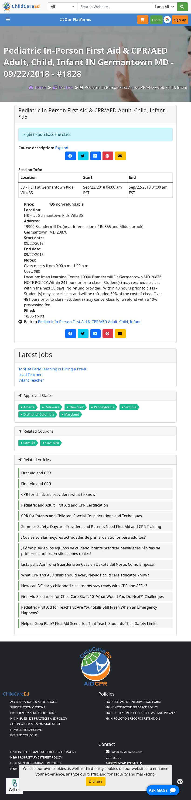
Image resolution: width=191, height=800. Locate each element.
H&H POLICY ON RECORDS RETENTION (133, 718)
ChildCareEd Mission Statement (35, 724)
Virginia (130, 407)
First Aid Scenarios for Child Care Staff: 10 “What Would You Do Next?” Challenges (92, 596)
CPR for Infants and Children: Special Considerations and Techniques (81, 515)
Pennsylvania (104, 407)
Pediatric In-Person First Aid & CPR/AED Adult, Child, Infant (89, 321)
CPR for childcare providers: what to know (58, 494)
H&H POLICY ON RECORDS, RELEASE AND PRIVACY (141, 713)
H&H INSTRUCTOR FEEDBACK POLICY (132, 707)
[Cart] (142, 19)
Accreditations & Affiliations (33, 702)
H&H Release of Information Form (133, 702)
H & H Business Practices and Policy (38, 718)
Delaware (52, 407)
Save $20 (52, 443)
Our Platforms (78, 19)
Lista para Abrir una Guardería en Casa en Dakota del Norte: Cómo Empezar (88, 564)
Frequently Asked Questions (33, 713)
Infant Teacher (31, 380)
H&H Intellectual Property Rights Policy (43, 752)
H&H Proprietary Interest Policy (36, 757)
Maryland (71, 414)
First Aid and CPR (36, 473)
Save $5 (29, 443)
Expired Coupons (24, 735)
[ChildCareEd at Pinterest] (180, 781)
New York (76, 407)
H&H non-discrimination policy (35, 763)
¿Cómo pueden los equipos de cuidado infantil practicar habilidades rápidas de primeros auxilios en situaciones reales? (90, 550)
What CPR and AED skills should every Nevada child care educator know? (85, 575)
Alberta (29, 407)
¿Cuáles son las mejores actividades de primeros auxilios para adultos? (83, 537)
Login (156, 19)
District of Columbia (38, 414)
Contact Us (113, 757)
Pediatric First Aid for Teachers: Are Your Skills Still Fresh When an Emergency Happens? (89, 610)
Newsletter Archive (26, 730)
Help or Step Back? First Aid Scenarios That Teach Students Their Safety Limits (89, 623)
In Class (65, 87)
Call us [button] (14, 789)
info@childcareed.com (126, 752)
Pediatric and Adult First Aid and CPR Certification (64, 505)
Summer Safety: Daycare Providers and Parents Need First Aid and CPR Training (91, 526)
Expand (61, 147)
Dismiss (95, 781)
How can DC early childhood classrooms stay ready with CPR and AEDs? (84, 585)
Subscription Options (27, 707)
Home (40, 87)
